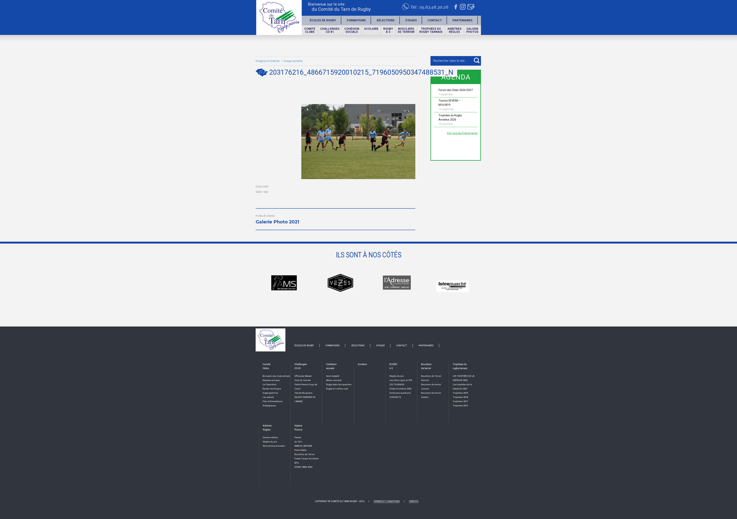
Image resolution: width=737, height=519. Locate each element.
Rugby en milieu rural (337, 389)
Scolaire (371, 29)
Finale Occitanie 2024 (400, 389)
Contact (435, 20)
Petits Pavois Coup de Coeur (305, 386)
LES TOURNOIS (396, 384)
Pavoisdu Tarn (298, 439)
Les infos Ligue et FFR (400, 380)
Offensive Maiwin (303, 376)
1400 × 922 (262, 191)
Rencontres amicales (274, 446)
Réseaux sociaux (271, 380)
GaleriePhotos (472, 30)
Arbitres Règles (454, 30)
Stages (411, 20)
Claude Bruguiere (303, 393)
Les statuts (268, 397)
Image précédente (268, 60)
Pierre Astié (300, 450)
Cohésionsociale (351, 30)
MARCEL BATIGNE (303, 446)
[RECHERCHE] (476, 60)
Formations (356, 20)
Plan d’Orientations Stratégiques (272, 403)
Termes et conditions (386, 501)
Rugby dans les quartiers (338, 384)
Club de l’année (302, 380)
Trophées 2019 (460, 393)
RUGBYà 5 (388, 30)
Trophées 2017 (460, 401)
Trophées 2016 (460, 405)
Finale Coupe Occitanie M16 (306, 460)
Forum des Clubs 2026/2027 (456, 90)
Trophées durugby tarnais (431, 30)
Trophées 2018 (460, 397)
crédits (413, 501)
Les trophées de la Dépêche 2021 (462, 386)
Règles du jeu (396, 376)
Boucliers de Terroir (304, 454)
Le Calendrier (269, 384)
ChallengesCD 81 (330, 30)
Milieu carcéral (333, 380)
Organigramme (270, 393)
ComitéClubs (309, 30)
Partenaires (463, 20)
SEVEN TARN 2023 (303, 467)
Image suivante (293, 60)
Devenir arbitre (270, 437)
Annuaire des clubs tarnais (276, 376)
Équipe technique (272, 389)
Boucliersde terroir (406, 30)
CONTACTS (395, 397)
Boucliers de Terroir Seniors (431, 378)
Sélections (386, 20)
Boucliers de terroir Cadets (431, 395)
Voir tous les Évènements (462, 133)
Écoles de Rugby (323, 20)
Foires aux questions (400, 393)
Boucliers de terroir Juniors (431, 386)
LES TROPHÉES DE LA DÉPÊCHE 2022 (463, 378)
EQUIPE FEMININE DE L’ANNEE (304, 399)
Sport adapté (332, 376)
